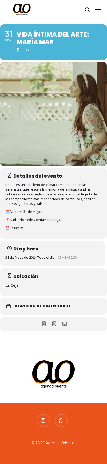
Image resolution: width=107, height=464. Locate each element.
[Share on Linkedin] (54, 323)
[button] (98, 9)
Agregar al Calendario (42, 306)
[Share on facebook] (43, 323)
